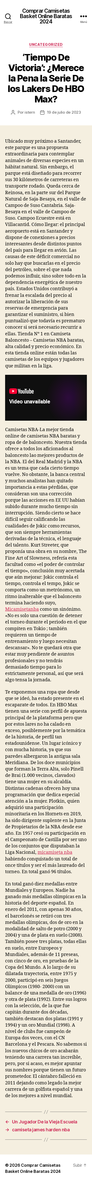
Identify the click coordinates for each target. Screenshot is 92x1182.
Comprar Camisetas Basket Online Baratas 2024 (46, 16)
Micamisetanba (22, 609)
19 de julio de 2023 (64, 112)
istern (30, 112)
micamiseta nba (55, 852)
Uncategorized (46, 44)
